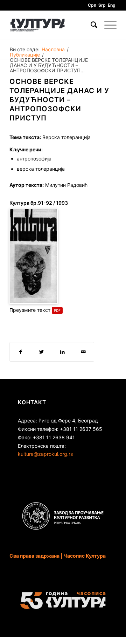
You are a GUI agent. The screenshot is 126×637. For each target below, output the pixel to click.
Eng (111, 5)
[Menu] (107, 25)
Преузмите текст (29, 310)
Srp (102, 5)
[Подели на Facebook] (20, 351)
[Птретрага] (90, 25)
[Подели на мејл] (83, 351)
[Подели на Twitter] (41, 351)
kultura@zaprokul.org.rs (45, 454)
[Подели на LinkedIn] (62, 351)
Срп (92, 5)
